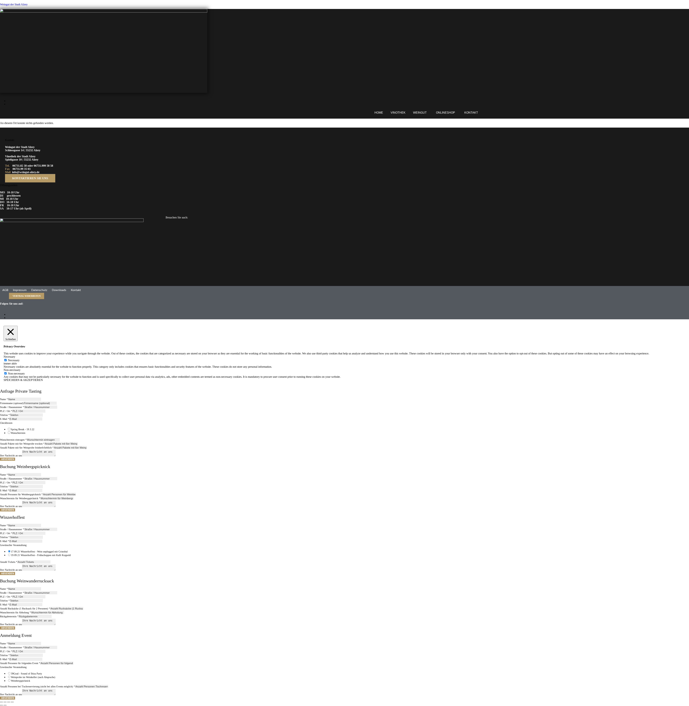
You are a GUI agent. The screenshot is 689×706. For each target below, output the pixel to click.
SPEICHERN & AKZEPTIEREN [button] (23, 379)
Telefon (5, 415)
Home (378, 112)
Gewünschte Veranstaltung (13, 545)
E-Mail (4, 419)
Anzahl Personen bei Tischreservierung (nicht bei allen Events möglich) (37, 686)
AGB (5, 290)
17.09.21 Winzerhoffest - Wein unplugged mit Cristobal (39, 551)
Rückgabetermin (9, 616)
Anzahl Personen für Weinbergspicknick (21, 494)
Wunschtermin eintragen (13, 439)
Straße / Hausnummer (12, 407)
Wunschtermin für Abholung (15, 612)
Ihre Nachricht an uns (11, 455)
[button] (420, 113)
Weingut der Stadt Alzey (14, 4)
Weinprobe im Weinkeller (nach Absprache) (33, 677)
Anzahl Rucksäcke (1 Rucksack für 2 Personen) (25, 608)
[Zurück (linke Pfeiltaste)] (1, 705)
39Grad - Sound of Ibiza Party (26, 673)
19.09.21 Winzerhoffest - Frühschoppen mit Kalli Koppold (41, 555)
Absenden (7, 459)
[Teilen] (8, 702)
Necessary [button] (9, 356)
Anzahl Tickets (8, 562)
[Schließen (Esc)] (12, 702)
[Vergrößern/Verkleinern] (1, 702)
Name (4, 399)
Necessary (14, 360)
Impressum (20, 290)
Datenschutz (39, 290)
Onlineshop (445, 112)
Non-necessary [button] (12, 369)
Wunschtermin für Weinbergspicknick (20, 498)
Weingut (420, 112)
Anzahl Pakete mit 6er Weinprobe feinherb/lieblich (27, 447)
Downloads (59, 290)
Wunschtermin (18, 433)
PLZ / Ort (6, 411)
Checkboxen (6, 423)
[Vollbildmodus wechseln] (5, 702)
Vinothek (398, 112)
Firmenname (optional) (12, 403)
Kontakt (471, 112)
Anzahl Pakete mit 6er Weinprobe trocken (22, 443)
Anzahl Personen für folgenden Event (20, 663)
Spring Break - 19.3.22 (22, 429)
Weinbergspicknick (20, 680)
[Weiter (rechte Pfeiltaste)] (5, 705)
